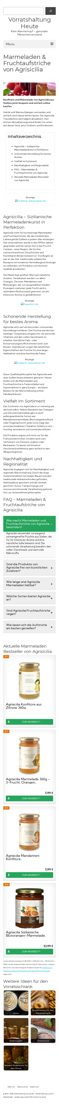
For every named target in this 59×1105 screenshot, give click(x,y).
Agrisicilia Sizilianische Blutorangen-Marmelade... (26, 934)
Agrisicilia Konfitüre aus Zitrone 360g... (23, 706)
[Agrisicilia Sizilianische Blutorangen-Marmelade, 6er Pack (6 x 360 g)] (29, 908)
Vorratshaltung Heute (29, 23)
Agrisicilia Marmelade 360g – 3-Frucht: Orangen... (28, 780)
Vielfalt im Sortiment (25, 161)
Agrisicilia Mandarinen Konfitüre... (22, 857)
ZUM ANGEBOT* (31, 721)
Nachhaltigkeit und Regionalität (31, 165)
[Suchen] (50, 11)
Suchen (7, 4)
